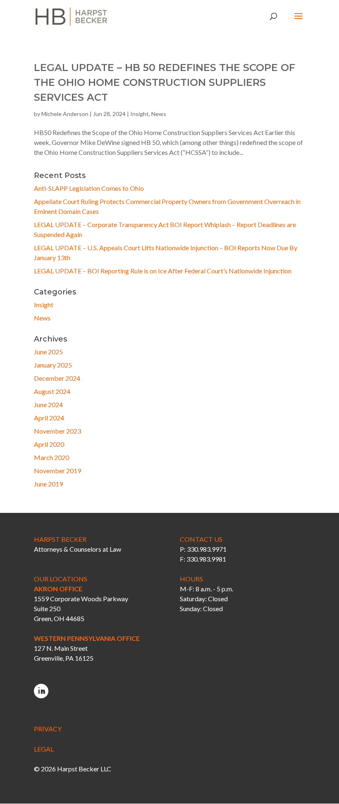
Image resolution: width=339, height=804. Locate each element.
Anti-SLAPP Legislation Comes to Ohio (89, 188)
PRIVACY (48, 729)
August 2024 (52, 391)
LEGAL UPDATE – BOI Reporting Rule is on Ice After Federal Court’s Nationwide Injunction (162, 271)
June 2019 (48, 484)
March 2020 (51, 457)
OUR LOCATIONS (60, 579)
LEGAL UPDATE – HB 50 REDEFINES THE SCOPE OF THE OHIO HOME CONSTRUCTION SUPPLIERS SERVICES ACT (164, 82)
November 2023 (57, 431)
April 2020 (49, 444)
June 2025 (48, 352)
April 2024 (49, 418)
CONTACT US (201, 539)
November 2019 (57, 470)
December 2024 (57, 378)
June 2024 (48, 404)
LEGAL (44, 749)
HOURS (191, 579)
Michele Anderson (64, 113)
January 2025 (53, 365)
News (158, 113)
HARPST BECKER (60, 539)
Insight (139, 113)
